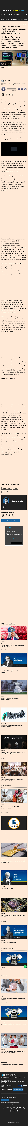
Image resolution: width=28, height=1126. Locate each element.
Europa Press (5, 649)
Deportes (3, 696)
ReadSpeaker (14, 90)
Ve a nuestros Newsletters (10, 538)
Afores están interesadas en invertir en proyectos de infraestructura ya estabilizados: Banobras (13, 998)
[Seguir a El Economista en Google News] (10, 1111)
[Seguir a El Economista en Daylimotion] (23, 1107)
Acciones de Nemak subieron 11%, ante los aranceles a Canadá (12, 726)
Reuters (4, 866)
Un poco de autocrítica (7, 888)
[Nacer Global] (22, 1086)
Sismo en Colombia (23, 19)
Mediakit (9, 1080)
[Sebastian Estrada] (2, 80)
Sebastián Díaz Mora (6, 1002)
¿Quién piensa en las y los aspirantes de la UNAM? (13, 1024)
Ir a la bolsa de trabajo (18, 1089)
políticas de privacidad (16, 1102)
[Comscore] (11, 1122)
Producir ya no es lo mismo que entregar (11, 969)
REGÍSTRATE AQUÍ (16, 543)
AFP (3, 758)
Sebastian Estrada (13, 81)
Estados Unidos (6, 492)
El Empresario (18, 1077)
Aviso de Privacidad (12, 1081)
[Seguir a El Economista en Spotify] (17, 1107)
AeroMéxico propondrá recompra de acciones (13, 834)
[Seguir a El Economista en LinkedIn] (10, 1107)
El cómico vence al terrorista (8, 942)
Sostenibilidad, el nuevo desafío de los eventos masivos (13, 916)
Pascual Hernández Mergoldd (7, 676)
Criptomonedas (6, 488)
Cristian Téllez (5, 731)
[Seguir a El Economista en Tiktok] (17, 1111)
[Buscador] (4, 14)
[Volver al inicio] (14, 1075)
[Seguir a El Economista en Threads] (14, 1111)
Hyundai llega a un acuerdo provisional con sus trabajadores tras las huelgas (13, 753)
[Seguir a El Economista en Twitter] (7, 1107)
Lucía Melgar (5, 894)
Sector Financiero (5, 24)
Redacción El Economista (7, 785)
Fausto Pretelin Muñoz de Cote (8, 948)
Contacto (7, 1082)
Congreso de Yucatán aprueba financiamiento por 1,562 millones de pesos (13, 1052)
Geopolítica (4, 641)
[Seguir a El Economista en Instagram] (20, 1107)
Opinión (3, 669)
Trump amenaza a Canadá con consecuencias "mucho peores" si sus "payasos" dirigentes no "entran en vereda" (12, 645)
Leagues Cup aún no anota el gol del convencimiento (10, 699)
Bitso (16, 488)
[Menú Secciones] (1, 14)
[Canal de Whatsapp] (25, 966)
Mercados (3, 723)
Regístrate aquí (5, 1099)
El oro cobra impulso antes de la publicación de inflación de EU (13, 861)
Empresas (3, 750)
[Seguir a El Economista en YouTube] (14, 1107)
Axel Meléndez (5, 1029)
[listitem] (3, 89)
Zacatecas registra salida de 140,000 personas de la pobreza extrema (13, 807)
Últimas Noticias (5, 19)
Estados (3, 777)
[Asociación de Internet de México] (18, 1123)
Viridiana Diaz (5, 921)
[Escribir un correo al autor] (4, 507)
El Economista (12, 1077)
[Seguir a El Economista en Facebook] (4, 1107)
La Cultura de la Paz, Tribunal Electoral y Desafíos (11, 671)
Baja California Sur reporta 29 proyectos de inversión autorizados (12, 780)
